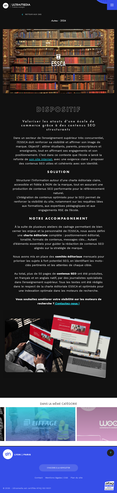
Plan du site (76, 478)
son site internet (40, 159)
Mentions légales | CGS (56, 478)
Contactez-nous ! (66, 303)
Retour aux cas (33, 14)
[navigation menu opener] (112, 5)
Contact (39, 478)
